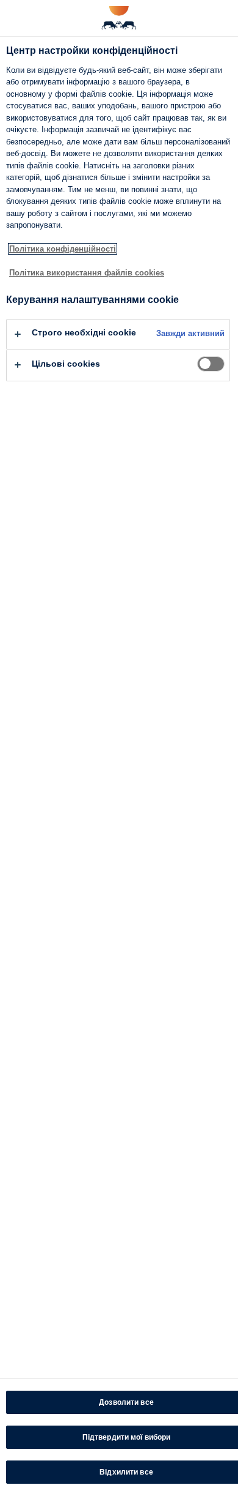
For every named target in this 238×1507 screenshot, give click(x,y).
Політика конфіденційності (62, 248)
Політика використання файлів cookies (86, 272)
